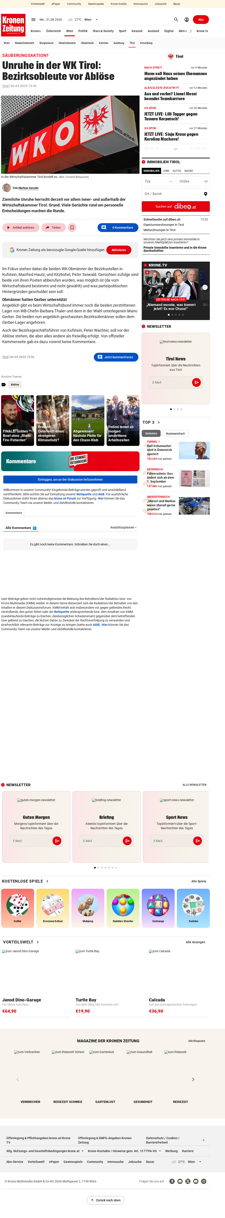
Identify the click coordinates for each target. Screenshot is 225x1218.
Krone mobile (119, 3)
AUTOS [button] (177, 170)
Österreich (53, 31)
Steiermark (87, 43)
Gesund (137, 31)
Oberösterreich (67, 43)
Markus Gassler (28, 188)
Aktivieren (119, 250)
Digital (169, 31)
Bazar (176, 3)
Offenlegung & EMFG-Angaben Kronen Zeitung (105, 1140)
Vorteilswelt (38, 3)
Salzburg (119, 43)
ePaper (56, 3)
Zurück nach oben (105, 1200)
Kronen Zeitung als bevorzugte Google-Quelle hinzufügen (71, 250)
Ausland (153, 31)
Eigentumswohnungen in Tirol (175, 224)
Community (74, 3)
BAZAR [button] (189, 170)
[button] (191, 31)
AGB (101, 494)
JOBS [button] (166, 170)
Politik (82, 31)
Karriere (188, 1151)
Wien (69, 31)
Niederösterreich (24, 43)
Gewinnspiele (96, 3)
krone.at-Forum (65, 498)
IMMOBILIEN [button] (151, 170)
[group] (17, 420)
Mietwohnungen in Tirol (173, 230)
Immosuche (141, 3)
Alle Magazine (196, 1040)
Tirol (132, 43)
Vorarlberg (146, 43)
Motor (183, 31)
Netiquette (84, 494)
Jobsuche (160, 3)
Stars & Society (103, 31)
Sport (122, 31)
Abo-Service (14, 1162)
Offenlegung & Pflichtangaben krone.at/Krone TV (38, 1140)
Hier (101, 498)
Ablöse (15, 384)
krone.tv (202, 31)
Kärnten (103, 43)
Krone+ (36, 31)
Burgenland (46, 43)
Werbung (171, 1151)
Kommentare (117, 227)
